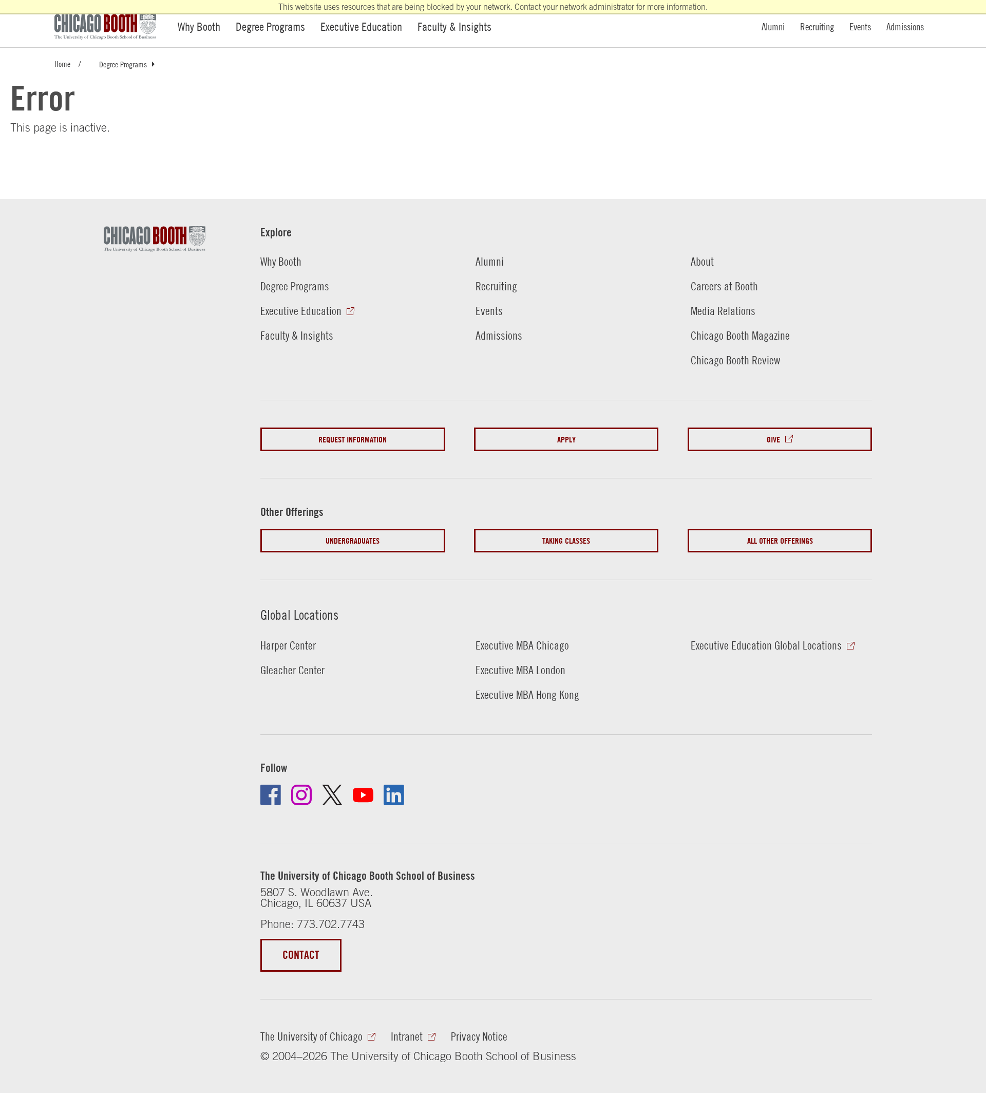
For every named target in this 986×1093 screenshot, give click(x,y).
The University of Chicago (311, 1036)
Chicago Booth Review (735, 360)
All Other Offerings (780, 540)
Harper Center (288, 645)
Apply (566, 439)
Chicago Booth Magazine (740, 335)
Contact (300, 955)
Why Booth (199, 26)
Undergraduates (353, 540)
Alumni (773, 26)
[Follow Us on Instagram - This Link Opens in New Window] (301, 795)
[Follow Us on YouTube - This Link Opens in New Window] (363, 795)
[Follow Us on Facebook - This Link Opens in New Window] (270, 795)
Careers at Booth (724, 286)
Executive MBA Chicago (522, 645)
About (702, 261)
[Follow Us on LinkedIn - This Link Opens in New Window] (394, 795)
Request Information (352, 439)
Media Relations (723, 311)
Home (62, 63)
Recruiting (817, 26)
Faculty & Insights (454, 26)
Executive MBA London (520, 670)
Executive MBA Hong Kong (527, 694)
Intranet (407, 1036)
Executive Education (361, 26)
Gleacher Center (292, 670)
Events (860, 26)
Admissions (905, 26)
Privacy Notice (479, 1036)
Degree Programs (270, 26)
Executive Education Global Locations (766, 645)
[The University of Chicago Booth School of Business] (110, 27)
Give (773, 439)
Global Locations (299, 614)
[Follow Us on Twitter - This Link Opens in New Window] (332, 795)
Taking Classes (566, 540)
